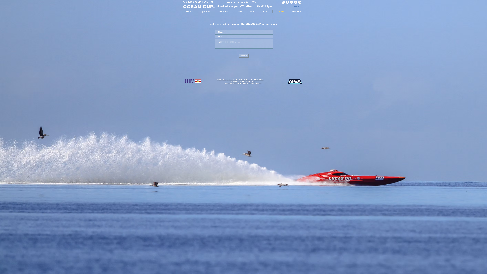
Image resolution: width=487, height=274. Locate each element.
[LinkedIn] (299, 2)
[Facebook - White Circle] (287, 2)
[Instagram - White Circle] (283, 2)
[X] (291, 2)
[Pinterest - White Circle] (295, 2)
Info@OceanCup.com (238, 81)
